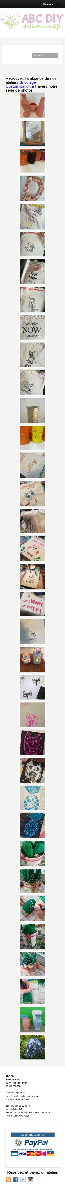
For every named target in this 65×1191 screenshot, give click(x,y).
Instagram (30, 1179)
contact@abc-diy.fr (14, 1109)
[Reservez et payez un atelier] (33, 1147)
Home (7, 60)
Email (23, 1179)
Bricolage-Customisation (21, 84)
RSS (8, 1179)
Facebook (15, 1179)
